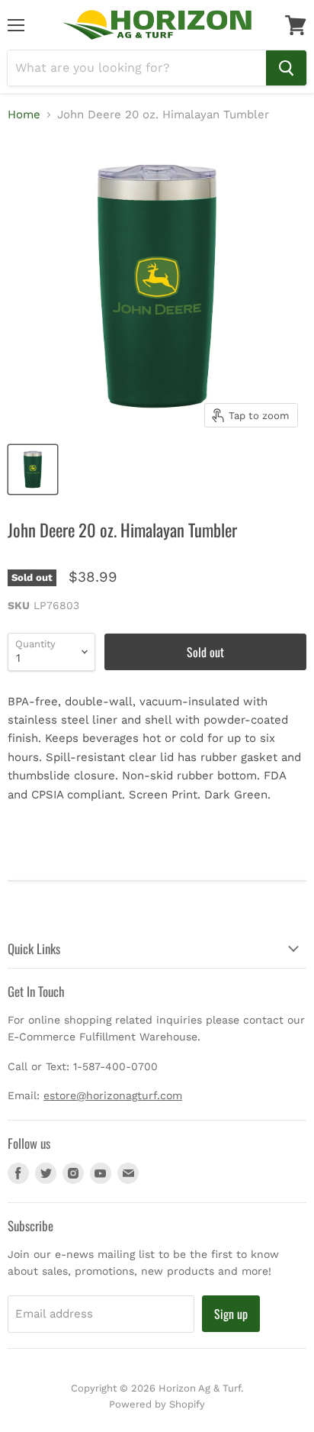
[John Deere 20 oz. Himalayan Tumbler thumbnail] (32, 469)
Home (24, 114)
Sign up (231, 1314)
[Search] (286, 67)
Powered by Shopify (157, 1404)
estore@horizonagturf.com (112, 1095)
